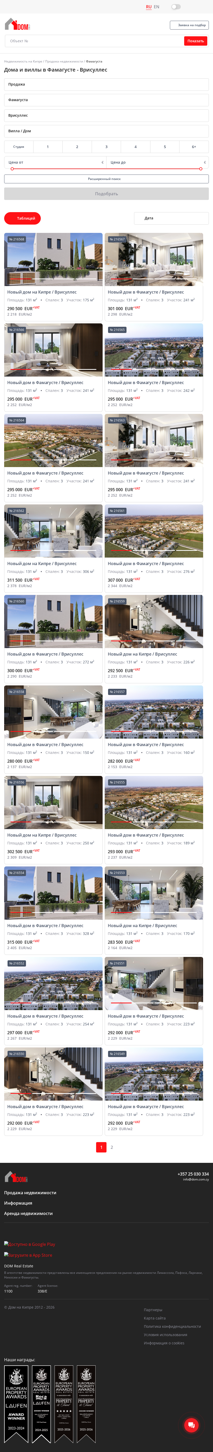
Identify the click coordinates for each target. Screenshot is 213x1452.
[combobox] (106, 84)
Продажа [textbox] (16, 84)
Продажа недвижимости (64, 61)
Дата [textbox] (149, 218)
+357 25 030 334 (193, 1174)
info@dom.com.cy (196, 1179)
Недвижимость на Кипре (23, 61)
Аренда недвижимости (28, 1213)
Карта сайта (155, 1318)
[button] (20, 369)
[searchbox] (114, 99)
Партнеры (153, 1309)
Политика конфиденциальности (172, 1326)
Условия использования (165, 1334)
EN (156, 7)
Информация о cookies (164, 1342)
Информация (18, 1203)
